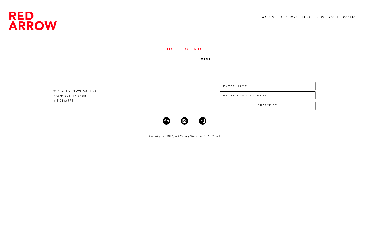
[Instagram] (187, 121)
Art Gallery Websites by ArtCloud (197, 136)
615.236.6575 (63, 100)
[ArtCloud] (169, 121)
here (206, 58)
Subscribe (267, 105)
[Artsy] (202, 121)
